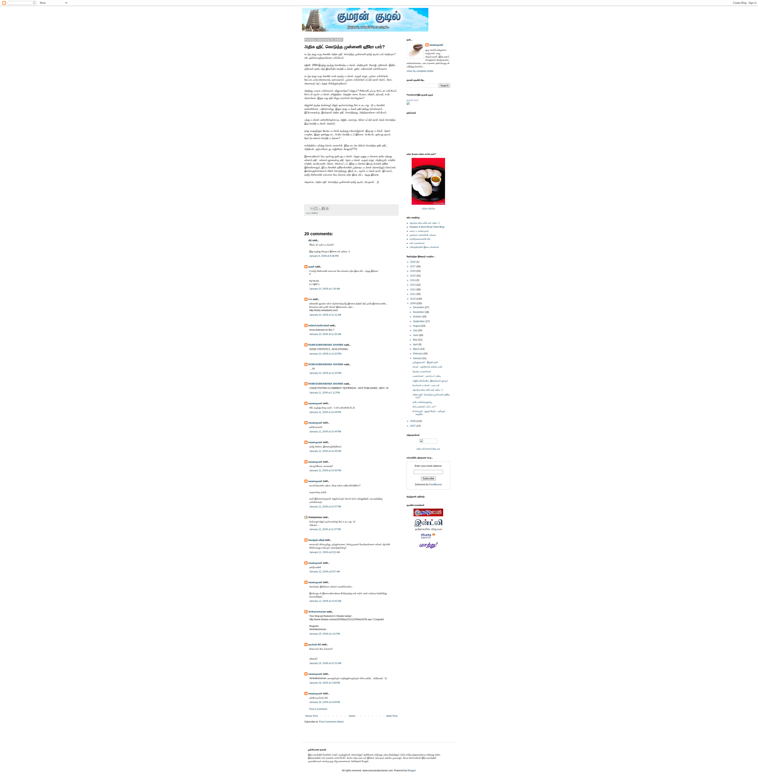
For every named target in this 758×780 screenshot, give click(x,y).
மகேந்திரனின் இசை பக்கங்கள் (424, 247)
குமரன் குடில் (412, 100)
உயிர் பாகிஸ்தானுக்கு (422, 402)
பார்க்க (425, 208)
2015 (413, 275)
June (416, 335)
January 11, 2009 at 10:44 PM (325, 412)
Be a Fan (399, 186)
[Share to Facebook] (323, 208)
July (415, 330)
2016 (413, 271)
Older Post (391, 716)
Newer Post (311, 716)
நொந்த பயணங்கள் (422, 371)
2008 (413, 421)
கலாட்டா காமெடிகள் (419, 231)
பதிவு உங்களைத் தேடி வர (428, 448)
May (415, 339)
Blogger (411, 770)
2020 (413, 262)
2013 (413, 284)
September (419, 321)
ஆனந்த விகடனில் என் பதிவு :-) (425, 223)
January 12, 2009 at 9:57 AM (324, 571)
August (417, 326)
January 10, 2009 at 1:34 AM (324, 288)
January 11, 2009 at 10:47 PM (325, 506)
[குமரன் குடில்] (408, 104)
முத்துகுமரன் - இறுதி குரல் (425, 362)
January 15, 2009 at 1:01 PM (324, 633)
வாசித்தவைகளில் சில (420, 239)
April (415, 344)
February (418, 353)
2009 (413, 303)
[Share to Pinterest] (327, 208)
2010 (413, 298)
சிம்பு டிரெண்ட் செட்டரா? (424, 406)
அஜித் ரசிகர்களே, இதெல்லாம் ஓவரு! (430, 380)
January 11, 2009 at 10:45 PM (325, 451)
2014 (413, 280)
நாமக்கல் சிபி (314, 644)
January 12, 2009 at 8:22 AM (324, 552)
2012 (413, 289)
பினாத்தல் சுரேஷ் (316, 540)
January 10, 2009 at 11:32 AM (325, 334)
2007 (413, 425)
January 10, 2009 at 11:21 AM (325, 314)
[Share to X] (320, 208)
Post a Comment (318, 709)
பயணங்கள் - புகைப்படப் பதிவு (427, 376)
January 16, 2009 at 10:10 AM (325, 663)
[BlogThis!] (316, 208)
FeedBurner (435, 484)
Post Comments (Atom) (331, 721)
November (419, 312)
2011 (413, 294)
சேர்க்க (432, 208)
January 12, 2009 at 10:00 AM (325, 601)
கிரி (310, 240)
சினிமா (314, 213)
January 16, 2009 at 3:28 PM (324, 682)
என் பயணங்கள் (417, 243)
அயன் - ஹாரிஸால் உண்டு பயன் (427, 366)
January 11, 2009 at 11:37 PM (325, 529)
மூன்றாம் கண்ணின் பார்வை (423, 235)
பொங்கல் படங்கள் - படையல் (426, 385)
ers (310, 299)
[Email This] (312, 208)
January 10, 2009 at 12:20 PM (325, 353)
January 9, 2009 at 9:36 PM (324, 256)
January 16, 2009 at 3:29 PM (324, 702)
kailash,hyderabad (318, 325)
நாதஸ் (311, 266)
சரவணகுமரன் (315, 403)
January (417, 358)
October (417, 316)
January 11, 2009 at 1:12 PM (324, 392)
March (416, 349)
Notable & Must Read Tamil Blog (427, 227)
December (419, 307)
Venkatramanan (317, 611)
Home (352, 716)
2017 (413, 266)
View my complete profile (420, 71)
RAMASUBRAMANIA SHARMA (325, 344)
